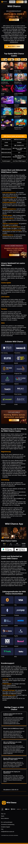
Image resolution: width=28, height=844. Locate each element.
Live (10, 59)
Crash (16, 59)
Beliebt (3, 59)
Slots (23, 59)
